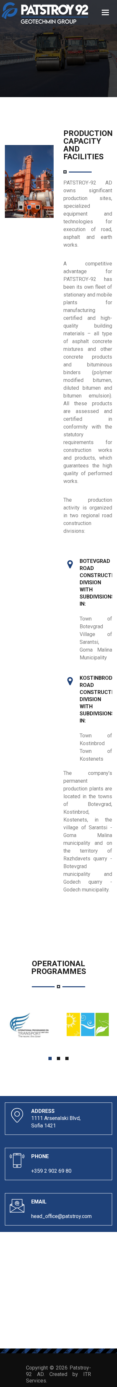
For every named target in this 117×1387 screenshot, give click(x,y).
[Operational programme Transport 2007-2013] (29, 1026)
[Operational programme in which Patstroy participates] (88, 1024)
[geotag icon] (69, 563)
